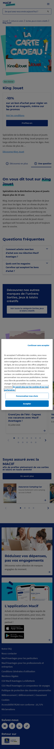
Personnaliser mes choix (27, 396)
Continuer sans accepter (38, 345)
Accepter (27, 403)
